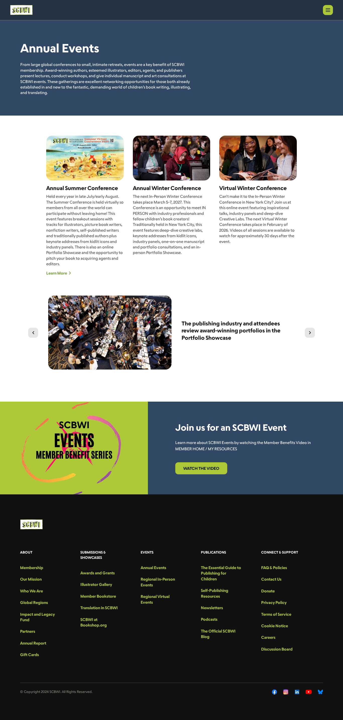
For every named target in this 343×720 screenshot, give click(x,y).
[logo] (21, 10)
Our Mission (31, 579)
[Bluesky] (320, 692)
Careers (268, 637)
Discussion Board (277, 649)
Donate (268, 590)
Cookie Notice (274, 625)
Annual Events (153, 567)
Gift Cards (29, 654)
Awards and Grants (97, 572)
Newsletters (212, 607)
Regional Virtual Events (155, 599)
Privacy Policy (274, 602)
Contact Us (271, 579)
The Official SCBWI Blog (218, 633)
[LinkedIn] (297, 692)
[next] (310, 333)
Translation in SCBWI (99, 607)
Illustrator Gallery (96, 584)
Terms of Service (276, 614)
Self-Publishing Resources (214, 593)
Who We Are (31, 590)
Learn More (56, 273)
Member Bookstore (98, 596)
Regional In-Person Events (158, 582)
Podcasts (209, 619)
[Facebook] (274, 691)
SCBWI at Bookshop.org (93, 622)
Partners (27, 631)
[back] (33, 333)
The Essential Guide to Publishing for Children (221, 573)
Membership (31, 567)
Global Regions (34, 602)
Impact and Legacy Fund (37, 617)
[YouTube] (309, 692)
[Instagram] (286, 691)
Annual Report (33, 643)
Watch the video (201, 468)
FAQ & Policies (274, 567)
